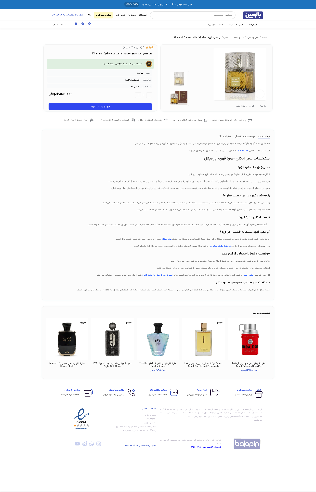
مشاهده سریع (230, 338)
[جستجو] (154, 15)
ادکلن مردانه (237, 37)
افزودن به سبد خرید (100, 106)
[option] (179, 79)
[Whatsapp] (91, 443)
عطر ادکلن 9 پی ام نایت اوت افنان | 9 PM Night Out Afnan (112, 365)
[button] (230, 331)
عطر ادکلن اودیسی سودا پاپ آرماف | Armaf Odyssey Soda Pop (249, 365)
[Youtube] (77, 443)
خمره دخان (243, 150)
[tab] (264, 136)
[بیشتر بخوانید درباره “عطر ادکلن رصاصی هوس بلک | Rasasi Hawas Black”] (48, 331)
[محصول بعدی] (51, 37)
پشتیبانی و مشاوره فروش (113, 394)
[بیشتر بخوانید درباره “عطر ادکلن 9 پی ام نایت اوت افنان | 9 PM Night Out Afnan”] (94, 331)
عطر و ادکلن (253, 37)
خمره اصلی (248, 275)
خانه (264, 37)
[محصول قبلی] (57, 37)
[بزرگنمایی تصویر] (260, 94)
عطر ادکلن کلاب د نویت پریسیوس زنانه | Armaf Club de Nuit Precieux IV (203, 365)
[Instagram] (98, 443)
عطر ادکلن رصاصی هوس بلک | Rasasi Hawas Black (67, 365)
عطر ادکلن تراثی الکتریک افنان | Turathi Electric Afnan (158, 365)
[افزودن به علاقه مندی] (230, 323)
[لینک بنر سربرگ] (158, 4)
